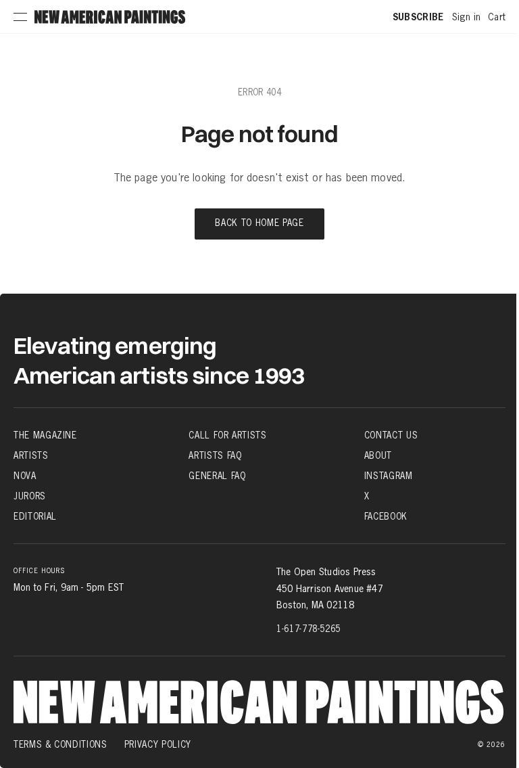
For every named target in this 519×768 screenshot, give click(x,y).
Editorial (35, 516)
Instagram (388, 475)
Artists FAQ (215, 455)
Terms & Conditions (60, 744)
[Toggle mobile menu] (20, 17)
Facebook (385, 516)
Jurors (30, 496)
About (378, 455)
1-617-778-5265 (308, 628)
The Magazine (45, 435)
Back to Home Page (259, 223)
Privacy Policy (157, 744)
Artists (31, 455)
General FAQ (217, 475)
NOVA (25, 475)
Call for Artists (227, 435)
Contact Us (391, 435)
